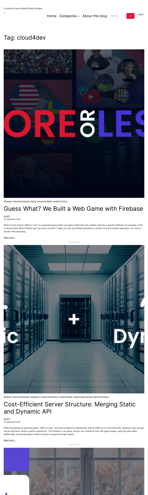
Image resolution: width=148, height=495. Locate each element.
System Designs (65, 397)
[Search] (130, 16)
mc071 (7, 216)
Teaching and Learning (83, 397)
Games (33, 201)
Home (52, 16)
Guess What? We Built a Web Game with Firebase (73, 208)
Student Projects (60, 201)
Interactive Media (44, 201)
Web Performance (101, 397)
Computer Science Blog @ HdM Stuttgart (23, 8)
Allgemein (8, 201)
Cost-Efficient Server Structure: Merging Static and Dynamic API (70, 408)
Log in (140, 14)
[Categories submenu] (79, 16)
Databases (35, 397)
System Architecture (49, 397)
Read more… (9, 237)
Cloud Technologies (21, 201)
